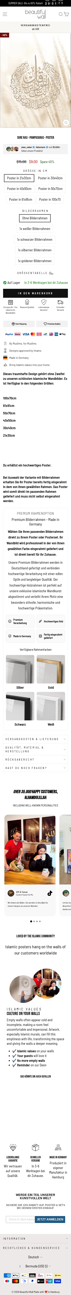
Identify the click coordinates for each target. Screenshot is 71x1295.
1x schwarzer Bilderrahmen (34, 239)
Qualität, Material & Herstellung (24, 749)
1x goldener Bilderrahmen (35, 261)
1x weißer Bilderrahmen (34, 229)
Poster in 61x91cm (20, 199)
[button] (31, 921)
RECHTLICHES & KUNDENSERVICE (31, 1247)
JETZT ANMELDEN (50, 1219)
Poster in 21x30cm (19, 178)
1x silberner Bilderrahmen (35, 250)
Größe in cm (35, 170)
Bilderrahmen (35, 210)
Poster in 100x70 (50, 199)
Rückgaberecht (19, 759)
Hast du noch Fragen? (26, 768)
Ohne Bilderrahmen (35, 218)
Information (14, 1238)
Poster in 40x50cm (19, 189)
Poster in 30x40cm (50, 178)
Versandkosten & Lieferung (32, 739)
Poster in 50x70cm (50, 189)
